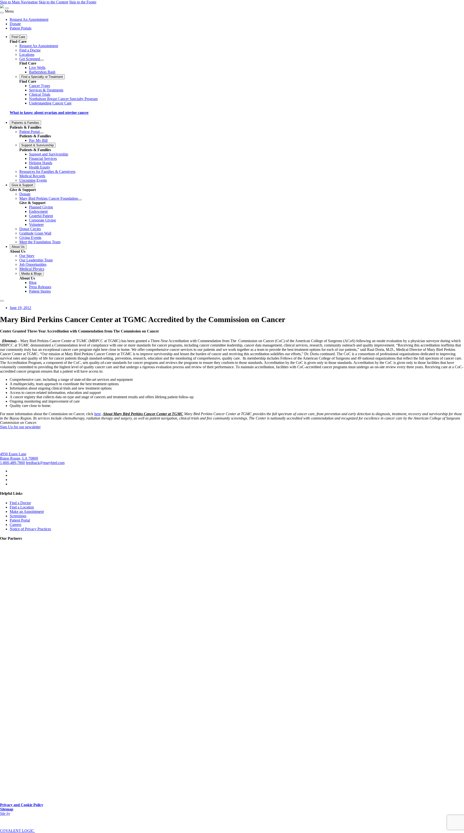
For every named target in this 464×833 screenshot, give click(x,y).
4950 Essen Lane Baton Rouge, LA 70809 (19, 456)
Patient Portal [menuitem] (29, 132)
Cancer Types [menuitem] (39, 86)
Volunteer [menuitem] (36, 224)
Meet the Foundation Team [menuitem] (39, 242)
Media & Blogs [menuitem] (31, 273)
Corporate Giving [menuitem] (42, 220)
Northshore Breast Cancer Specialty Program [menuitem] (63, 99)
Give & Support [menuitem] (22, 185)
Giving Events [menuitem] (30, 238)
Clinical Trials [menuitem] (39, 94)
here (97, 414)
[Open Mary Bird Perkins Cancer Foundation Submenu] (80, 199)
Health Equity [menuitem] (39, 167)
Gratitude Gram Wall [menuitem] (35, 233)
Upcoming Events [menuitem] (33, 180)
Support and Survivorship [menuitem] (48, 154)
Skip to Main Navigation (19, 2)
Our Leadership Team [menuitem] (36, 260)
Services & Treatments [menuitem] (46, 90)
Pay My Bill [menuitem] (38, 140)
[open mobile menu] (7, 8)
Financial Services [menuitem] (43, 158)
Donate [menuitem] (15, 24)
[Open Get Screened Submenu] (42, 60)
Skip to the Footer (82, 2)
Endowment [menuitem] (38, 211)
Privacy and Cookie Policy (21, 805)
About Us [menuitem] (18, 247)
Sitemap (6, 809)
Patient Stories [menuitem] (40, 291)
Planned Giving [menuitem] (41, 207)
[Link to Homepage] (2, 7)
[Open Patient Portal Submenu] (42, 133)
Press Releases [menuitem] (40, 287)
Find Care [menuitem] (18, 37)
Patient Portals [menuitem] (20, 28)
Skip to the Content (53, 2)
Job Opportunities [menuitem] (32, 264)
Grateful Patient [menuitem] (41, 216)
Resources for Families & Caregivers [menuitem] (47, 172)
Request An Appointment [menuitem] (29, 19)
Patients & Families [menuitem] (25, 123)
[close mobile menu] (2, 12)
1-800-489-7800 (12, 463)
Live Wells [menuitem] (37, 68)
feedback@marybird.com (45, 463)
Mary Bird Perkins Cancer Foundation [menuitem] (48, 198)
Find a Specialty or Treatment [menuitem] (42, 77)
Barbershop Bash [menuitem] (42, 72)
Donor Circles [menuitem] (30, 229)
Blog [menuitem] (32, 282)
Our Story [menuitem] (27, 256)
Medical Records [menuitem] (32, 176)
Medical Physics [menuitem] (31, 269)
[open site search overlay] (2, 301)
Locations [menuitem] (26, 54)
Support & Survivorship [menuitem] (37, 145)
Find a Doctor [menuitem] (30, 50)
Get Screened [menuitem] (29, 59)
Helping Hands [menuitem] (40, 163)
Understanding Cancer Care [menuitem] (50, 103)
